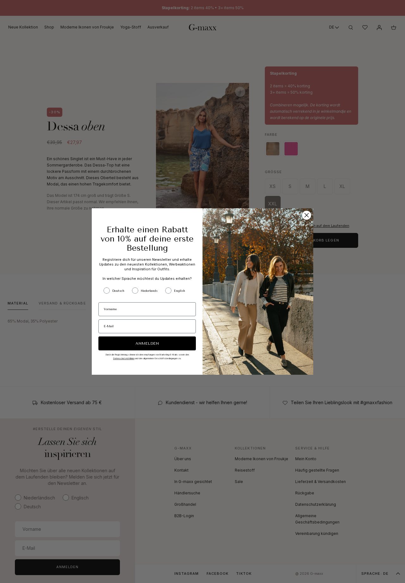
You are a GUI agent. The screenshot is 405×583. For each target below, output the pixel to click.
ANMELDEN (147, 343)
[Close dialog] (306, 215)
